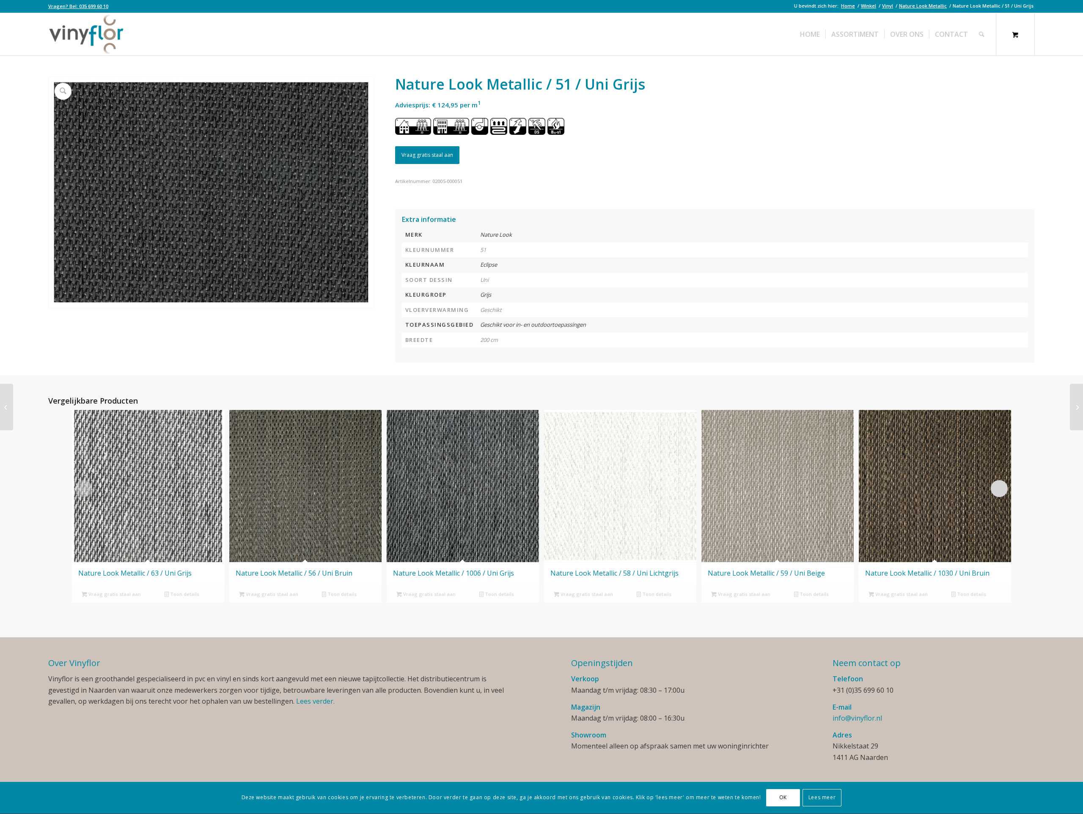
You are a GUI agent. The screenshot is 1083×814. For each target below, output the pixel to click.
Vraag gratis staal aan (427, 154)
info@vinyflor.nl (857, 718)
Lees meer (822, 797)
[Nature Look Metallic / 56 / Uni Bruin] (1076, 407)
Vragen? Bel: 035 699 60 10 (78, 6)
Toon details (184, 594)
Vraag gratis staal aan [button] (114, 594)
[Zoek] (981, 34)
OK (783, 797)
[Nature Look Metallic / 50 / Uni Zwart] (6, 407)
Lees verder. (315, 701)
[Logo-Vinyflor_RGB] (86, 34)
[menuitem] (78, 6)
